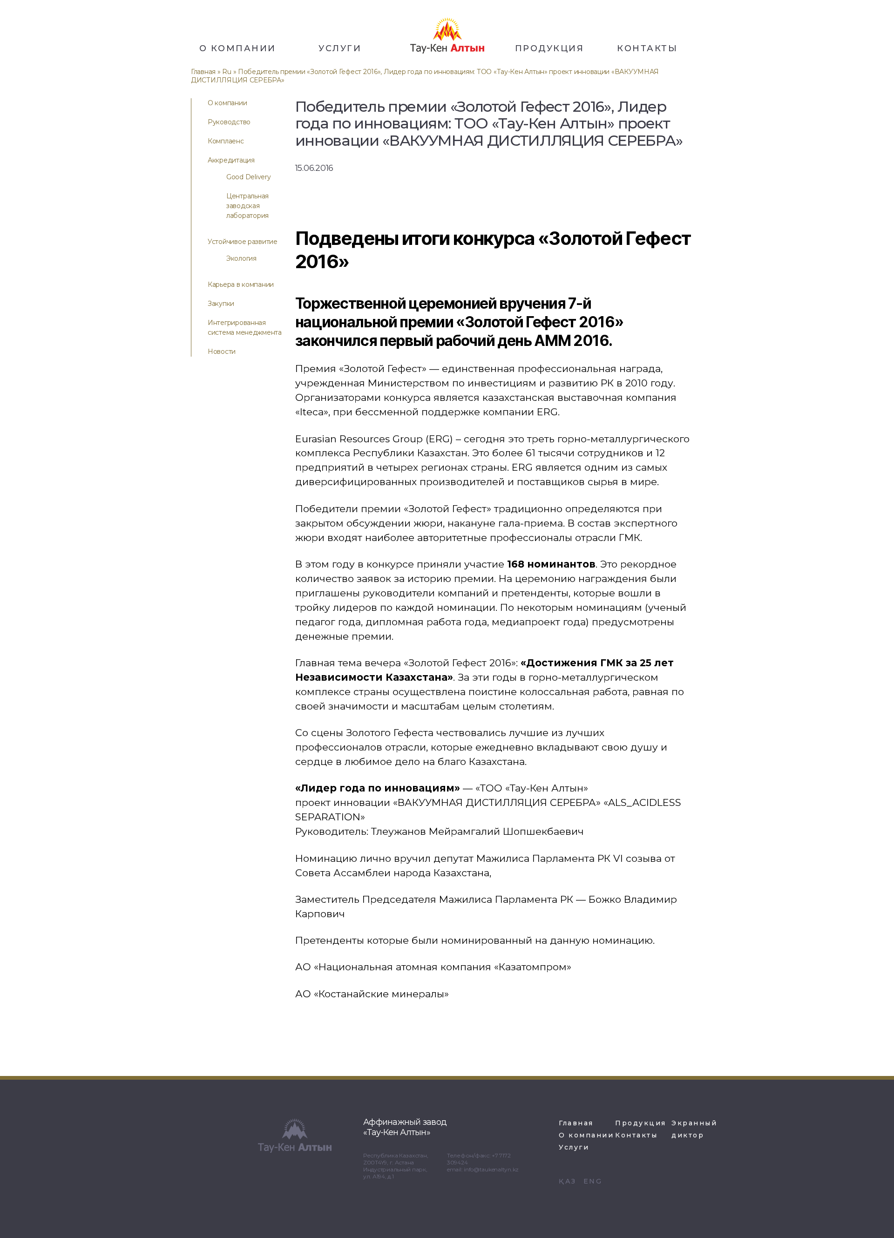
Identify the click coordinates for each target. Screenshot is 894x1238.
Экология (241, 258)
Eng (593, 1181)
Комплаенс (226, 141)
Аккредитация (231, 160)
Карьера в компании (241, 284)
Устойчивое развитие (243, 241)
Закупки (221, 303)
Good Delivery (248, 177)
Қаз (567, 1181)
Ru (226, 72)
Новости (222, 351)
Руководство (229, 122)
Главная (203, 72)
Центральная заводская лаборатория (247, 206)
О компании (237, 48)
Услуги (339, 48)
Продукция (549, 48)
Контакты (647, 48)
